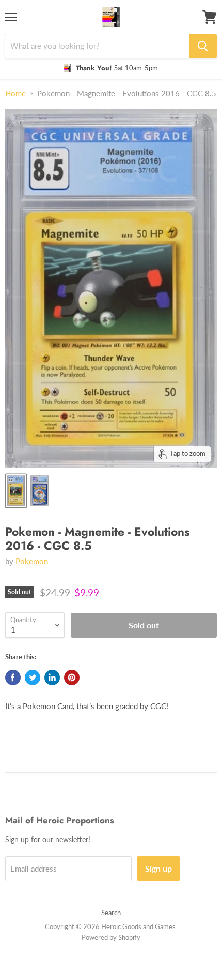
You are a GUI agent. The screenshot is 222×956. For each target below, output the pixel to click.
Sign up (158, 868)
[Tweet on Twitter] (32, 677)
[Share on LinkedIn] (52, 677)
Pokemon (31, 561)
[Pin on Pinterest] (72, 677)
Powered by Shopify (111, 937)
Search (111, 912)
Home (15, 93)
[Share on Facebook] (13, 677)
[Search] (203, 46)
